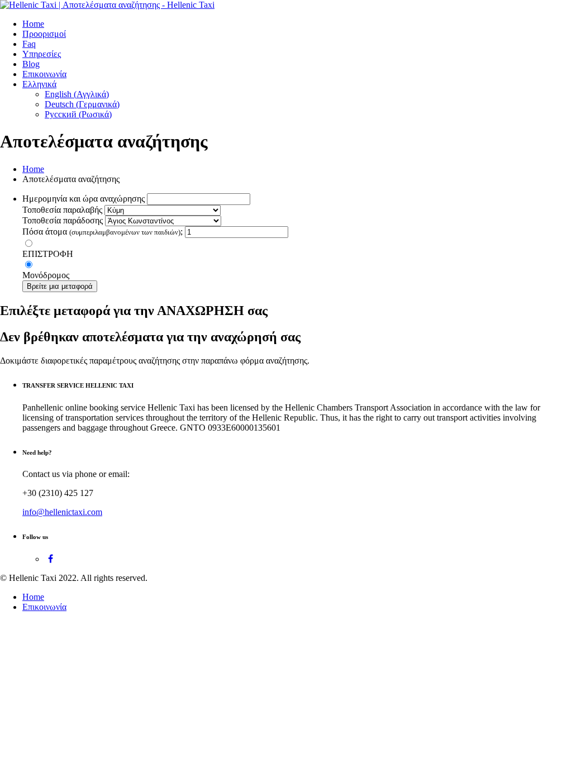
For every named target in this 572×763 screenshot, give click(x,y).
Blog (31, 64)
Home (33, 23)
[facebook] (50, 559)
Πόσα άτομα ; (102, 231)
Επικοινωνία (44, 74)
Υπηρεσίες (41, 54)
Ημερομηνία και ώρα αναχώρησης (83, 198)
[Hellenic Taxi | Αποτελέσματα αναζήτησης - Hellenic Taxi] (107, 4)
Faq (29, 44)
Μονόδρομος (45, 275)
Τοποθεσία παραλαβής (62, 209)
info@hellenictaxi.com (62, 512)
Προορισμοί (44, 34)
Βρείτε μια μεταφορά (60, 286)
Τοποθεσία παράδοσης (62, 220)
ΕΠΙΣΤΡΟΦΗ (47, 254)
